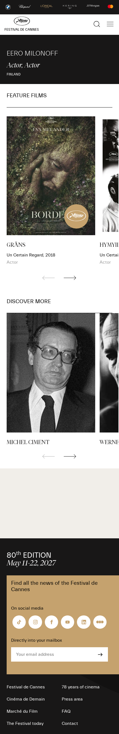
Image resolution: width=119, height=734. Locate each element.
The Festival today (25, 723)
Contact (70, 723)
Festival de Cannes (26, 687)
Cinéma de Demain (26, 699)
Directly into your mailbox (36, 640)
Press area (72, 699)
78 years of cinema (81, 687)
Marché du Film (22, 711)
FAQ (66, 711)
